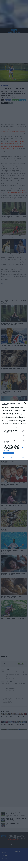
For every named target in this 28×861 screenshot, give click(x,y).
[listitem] (14, 428)
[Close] (25, 403)
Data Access (14, 457)
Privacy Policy (22, 457)
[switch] (23, 431)
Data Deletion (6, 457)
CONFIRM (8, 452)
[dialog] (14, 430)
